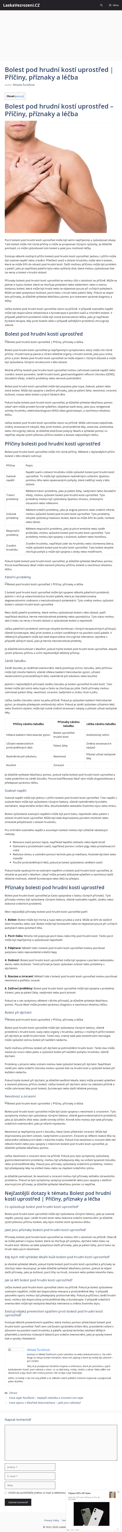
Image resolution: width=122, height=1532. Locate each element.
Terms (65, 1520)
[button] (101, 5)
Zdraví (13, 1393)
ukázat (19, 96)
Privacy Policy (51, 1520)
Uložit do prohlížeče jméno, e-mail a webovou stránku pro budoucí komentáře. (57, 1492)
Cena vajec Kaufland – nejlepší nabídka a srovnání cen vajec (46, 1398)
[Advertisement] (61, 34)
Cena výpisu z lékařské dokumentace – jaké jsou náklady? (45, 1402)
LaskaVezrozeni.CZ (21, 5)
